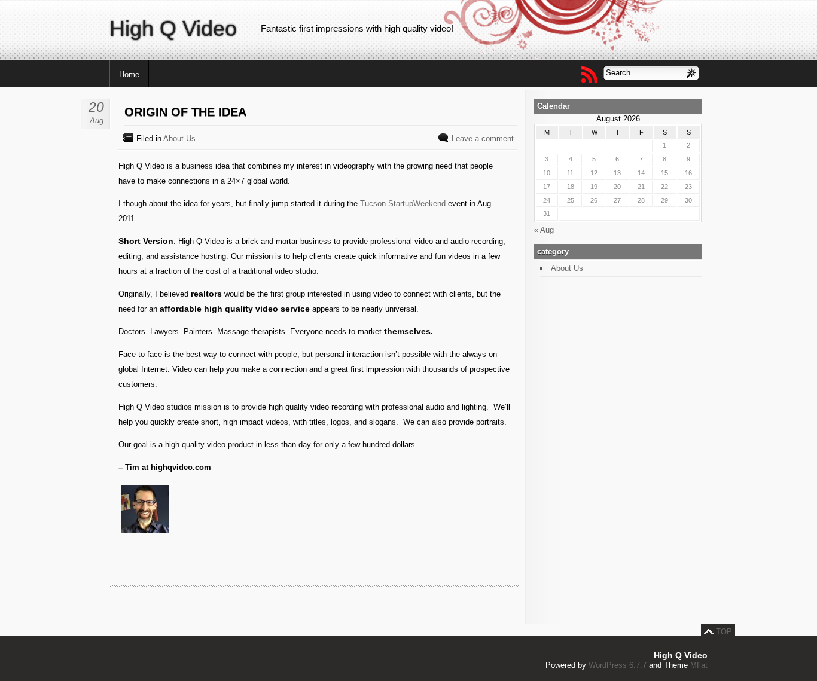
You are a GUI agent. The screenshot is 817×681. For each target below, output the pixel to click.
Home (129, 74)
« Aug (544, 229)
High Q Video (173, 28)
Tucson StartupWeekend (403, 203)
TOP (724, 631)
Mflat (699, 665)
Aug (96, 120)
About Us (179, 138)
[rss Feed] (588, 74)
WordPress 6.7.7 (618, 665)
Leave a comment (483, 138)
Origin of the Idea (185, 111)
